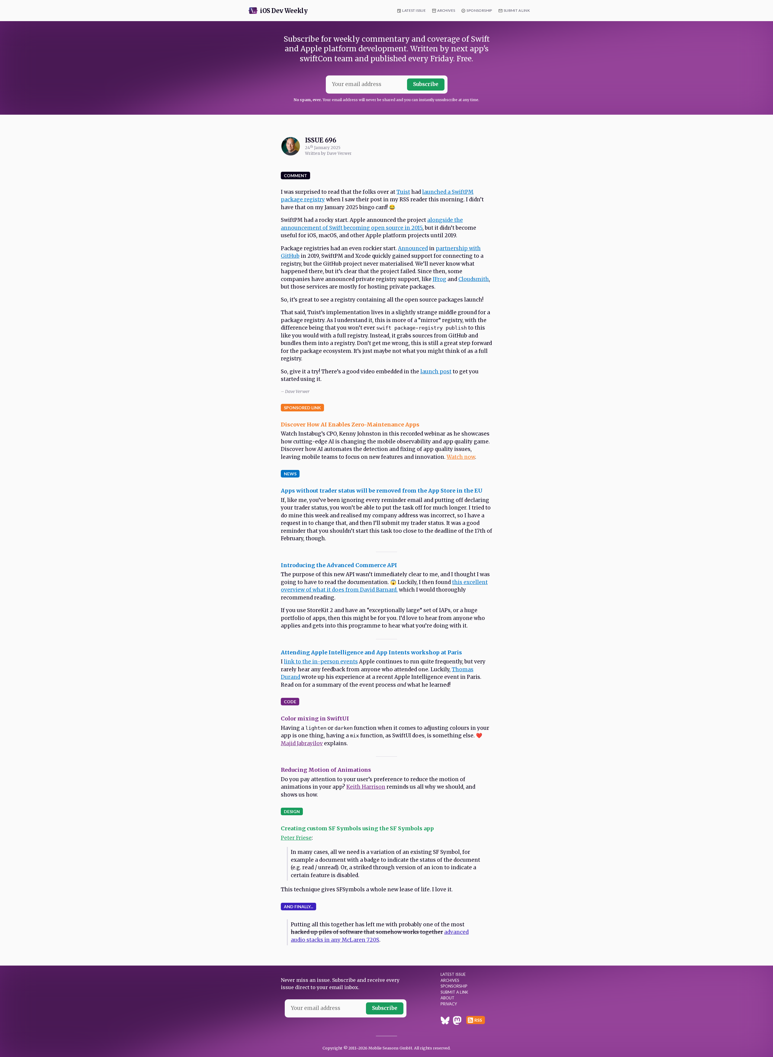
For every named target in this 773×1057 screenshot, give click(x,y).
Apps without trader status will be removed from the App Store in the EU (382, 490)
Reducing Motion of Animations (326, 769)
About (447, 997)
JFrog (439, 279)
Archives (446, 10)
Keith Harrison (365, 787)
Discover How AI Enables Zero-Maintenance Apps (350, 424)
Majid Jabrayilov (302, 743)
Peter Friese (296, 838)
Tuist (403, 192)
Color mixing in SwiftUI (315, 718)
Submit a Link (517, 10)
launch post (435, 371)
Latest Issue (414, 10)
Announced (413, 248)
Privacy (449, 1003)
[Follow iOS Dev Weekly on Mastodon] (457, 1021)
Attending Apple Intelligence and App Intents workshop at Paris (371, 652)
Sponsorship (479, 10)
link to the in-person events (321, 661)
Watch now (461, 457)
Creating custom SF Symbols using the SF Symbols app (357, 828)
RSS (478, 1020)
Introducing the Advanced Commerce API (339, 565)
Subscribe (425, 84)
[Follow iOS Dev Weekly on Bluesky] (445, 1021)
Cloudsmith (473, 279)
